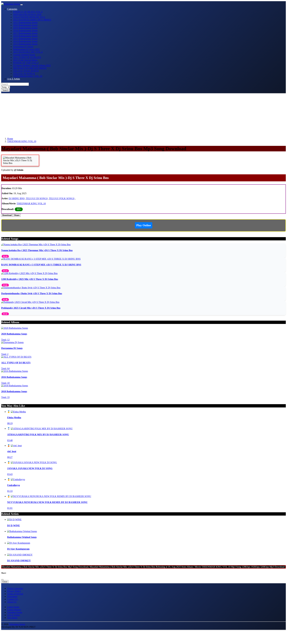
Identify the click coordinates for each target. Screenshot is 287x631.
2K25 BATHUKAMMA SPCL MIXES (32, 19)
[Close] (2, 579)
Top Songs (12, 617)
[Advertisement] (91, 114)
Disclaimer (12, 596)
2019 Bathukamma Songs (25, 28)
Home (10, 138)
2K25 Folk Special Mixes (25, 60)
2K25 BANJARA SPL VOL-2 (28, 52)
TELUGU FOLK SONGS (26, 70)
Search (5, 90)
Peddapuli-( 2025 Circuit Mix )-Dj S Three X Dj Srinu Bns (30, 308)
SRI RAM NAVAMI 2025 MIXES (29, 68)
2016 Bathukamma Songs (25, 36)
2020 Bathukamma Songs (25, 25)
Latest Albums (14, 609)
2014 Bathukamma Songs (25, 41)
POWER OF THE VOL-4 (25, 62)
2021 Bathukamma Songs (25, 22)
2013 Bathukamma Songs (25, 44)
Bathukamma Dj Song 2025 (26, 49)
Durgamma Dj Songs (23, 46)
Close (4, 582)
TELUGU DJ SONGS (24, 73)
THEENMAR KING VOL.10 (27, 76)
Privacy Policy (14, 591)
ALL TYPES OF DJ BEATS (27, 57)
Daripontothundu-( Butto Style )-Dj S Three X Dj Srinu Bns (31, 293)
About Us (11, 602)
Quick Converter (15, 588)
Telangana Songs (17, 624)
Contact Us (12, 599)
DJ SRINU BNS (17, 198)
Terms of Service (15, 594)
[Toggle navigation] (21, 4)
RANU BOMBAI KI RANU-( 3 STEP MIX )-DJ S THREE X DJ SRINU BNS (41, 264)
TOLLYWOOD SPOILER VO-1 (29, 17)
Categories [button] (12, 9)
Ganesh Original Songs (24, 54)
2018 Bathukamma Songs (25, 30)
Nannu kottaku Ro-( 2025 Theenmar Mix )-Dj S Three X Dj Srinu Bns (37, 250)
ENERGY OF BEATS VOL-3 (27, 11)
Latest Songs (13, 607)
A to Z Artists (13, 79)
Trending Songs (14, 612)
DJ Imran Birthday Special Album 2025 (32, 65)
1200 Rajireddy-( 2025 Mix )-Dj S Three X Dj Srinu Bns (29, 279)
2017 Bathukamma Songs (25, 33)
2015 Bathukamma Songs (25, 38)
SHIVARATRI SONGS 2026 (27, 14)
